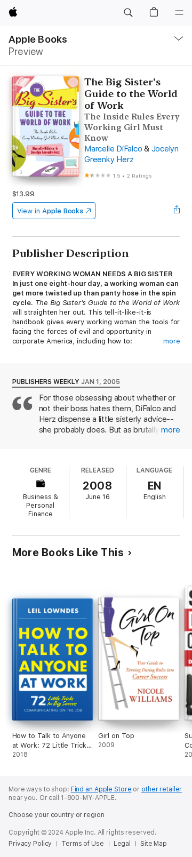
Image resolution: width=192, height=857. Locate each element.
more (171, 341)
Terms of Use (82, 843)
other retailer (161, 789)
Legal (122, 843)
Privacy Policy (30, 843)
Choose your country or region (57, 815)
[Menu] (179, 13)
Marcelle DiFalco (113, 149)
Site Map (153, 843)
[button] (128, 13)
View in (50, 211)
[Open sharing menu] (176, 210)
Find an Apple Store (101, 789)
